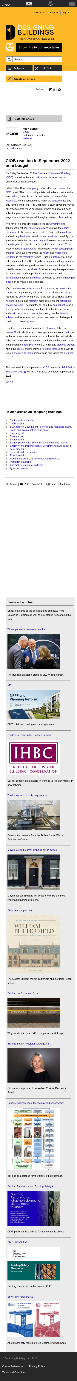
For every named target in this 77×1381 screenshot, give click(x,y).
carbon (54, 261)
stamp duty (37, 240)
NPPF (10, 685)
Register (54, 12)
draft (38, 277)
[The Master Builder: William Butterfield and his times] (33, 972)
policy (35, 188)
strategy (40, 228)
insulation (67, 232)
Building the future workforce (22, 993)
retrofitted (28, 257)
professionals (33, 288)
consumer (57, 200)
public (43, 188)
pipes (8, 281)
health (46, 252)
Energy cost (16, 436)
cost (27, 192)
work (19, 273)
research (63, 188)
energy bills (20, 353)
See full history (14, 148)
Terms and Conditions (14, 1372)
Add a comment (33, 484)
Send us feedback (60, 484)
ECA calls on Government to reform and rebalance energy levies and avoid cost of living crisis (41, 428)
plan (29, 321)
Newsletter (39, 12)
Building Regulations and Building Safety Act (31, 1186)
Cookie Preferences (13, 1366)
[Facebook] (45, 89)
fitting (33, 277)
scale (20, 340)
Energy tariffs (17, 439)
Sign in (66, 12)
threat (63, 313)
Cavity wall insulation (21, 420)
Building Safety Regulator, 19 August (27, 1043)
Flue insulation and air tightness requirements (34, 458)
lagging (71, 277)
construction (36, 313)
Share (13, 484)
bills (12, 252)
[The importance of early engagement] (33, 828)
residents (11, 257)
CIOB (26, 131)
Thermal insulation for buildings (27, 465)
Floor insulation (18, 455)
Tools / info (46, 68)
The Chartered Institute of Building (51, 173)
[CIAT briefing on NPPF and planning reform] (33, 717)
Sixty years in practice (19, 910)
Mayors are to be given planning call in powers (32, 849)
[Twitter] (49, 89)
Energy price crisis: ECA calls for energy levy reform (38, 442)
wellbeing (60, 252)
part (67, 332)
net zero (68, 353)
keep (30, 353)
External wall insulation (22, 452)
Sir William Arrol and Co (20, 1296)
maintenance (12, 277)
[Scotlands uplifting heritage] (33, 1336)
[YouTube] (59, 89)
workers (10, 300)
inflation (10, 317)
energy (9, 305)
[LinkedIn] (54, 89)
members (16, 288)
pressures (21, 313)
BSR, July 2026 (15, 1242)
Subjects (19, 68)
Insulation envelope (20, 461)
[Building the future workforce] (33, 1026)
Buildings (55, 412)
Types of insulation (20, 468)
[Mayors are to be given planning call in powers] (33, 889)
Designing (40, 412)
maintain (33, 300)
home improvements (46, 273)
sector (20, 348)
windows (52, 236)
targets (63, 261)
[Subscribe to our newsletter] (34, 51)
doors (39, 236)
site (50, 371)
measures (11, 200)
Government (56, 223)
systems (18, 305)
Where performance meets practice (26, 629)
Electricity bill (17, 433)
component (59, 305)
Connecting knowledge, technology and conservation (35, 1103)
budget (38, 177)
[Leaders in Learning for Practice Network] (33, 774)
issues (64, 292)
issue (63, 213)
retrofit (32, 228)
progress (61, 344)
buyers (16, 244)
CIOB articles (17, 423)
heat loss (25, 236)
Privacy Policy (37, 1366)
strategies (27, 344)
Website (27, 138)
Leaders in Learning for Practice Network (29, 735)
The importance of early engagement (27, 795)
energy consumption (62, 248)
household (65, 300)
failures (51, 328)
